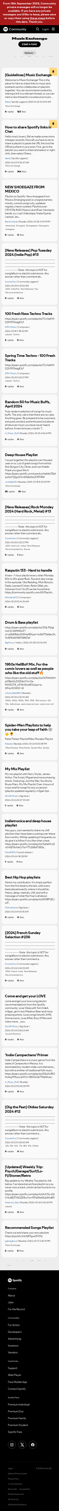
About (11, 1295)
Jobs (10, 1302)
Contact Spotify (17, 1389)
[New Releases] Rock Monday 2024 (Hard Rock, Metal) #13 (29, 509)
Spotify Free (15, 1432)
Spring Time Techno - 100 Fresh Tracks (30, 357)
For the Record (16, 1309)
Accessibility (25, 1489)
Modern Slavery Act (16, 1494)
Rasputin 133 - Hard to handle (28, 570)
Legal (10, 1468)
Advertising (14, 1338)
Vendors (13, 1352)
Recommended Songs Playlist (29, 1227)
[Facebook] (33, 1445)
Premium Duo (16, 1411)
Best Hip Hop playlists (22, 877)
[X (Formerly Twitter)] (22, 1445)
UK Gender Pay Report (17, 1504)
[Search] (37, 29)
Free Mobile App (17, 1382)
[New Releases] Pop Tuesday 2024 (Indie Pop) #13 (28, 252)
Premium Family (17, 1418)
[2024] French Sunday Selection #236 (22, 935)
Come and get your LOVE (25, 996)
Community (17, 29)
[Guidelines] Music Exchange (28, 75)
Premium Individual (19, 1404)
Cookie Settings (15, 1484)
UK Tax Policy (13, 1499)
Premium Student (18, 1425)
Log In (45, 29)
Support (12, 1368)
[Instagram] (12, 1445)
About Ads (12, 1489)
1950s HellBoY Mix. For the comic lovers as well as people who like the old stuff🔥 (29, 668)
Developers (14, 1332)
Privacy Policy (13, 1479)
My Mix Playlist (17, 769)
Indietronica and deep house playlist (28, 823)
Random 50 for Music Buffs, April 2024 (27, 404)
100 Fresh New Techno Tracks (28, 314)
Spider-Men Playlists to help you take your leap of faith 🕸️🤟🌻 (28, 729)
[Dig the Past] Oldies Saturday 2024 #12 (29, 1109)
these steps (37, 18)
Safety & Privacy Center (17, 1473)
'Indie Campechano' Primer (26, 1055)
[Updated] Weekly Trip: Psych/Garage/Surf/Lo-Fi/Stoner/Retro (24, 1171)
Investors (13, 1345)
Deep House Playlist (21, 455)
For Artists (14, 1325)
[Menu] (53, 29)
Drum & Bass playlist (21, 622)
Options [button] (28, 53)
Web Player (14, 1375)
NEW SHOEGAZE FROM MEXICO (25, 189)
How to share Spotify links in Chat (28, 129)
